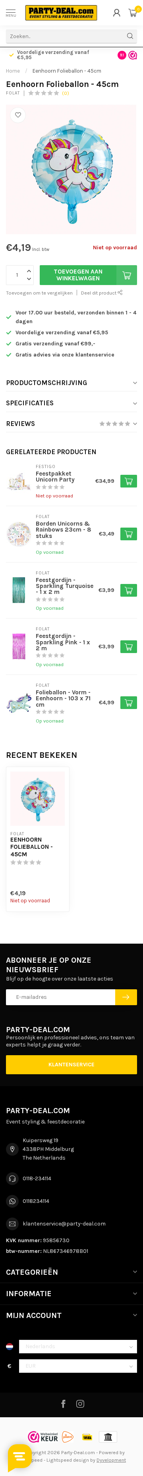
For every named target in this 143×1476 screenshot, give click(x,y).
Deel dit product (99, 293)
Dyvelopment (111, 1460)
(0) (65, 93)
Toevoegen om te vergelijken (39, 293)
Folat (13, 93)
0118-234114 (37, 1178)
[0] (132, 13)
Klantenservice (71, 1064)
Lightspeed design (67, 1460)
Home (13, 71)
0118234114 (36, 1201)
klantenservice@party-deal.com (64, 1223)
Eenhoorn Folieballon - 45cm (67, 71)
